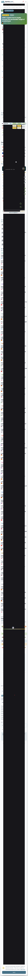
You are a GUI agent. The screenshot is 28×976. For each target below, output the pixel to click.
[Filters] (25, 7)
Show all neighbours (13, 212)
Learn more (22, 969)
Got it (14, 972)
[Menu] (26, 2)
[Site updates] (23, 2)
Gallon (25, 117)
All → (25, 198)
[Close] (12, 10)
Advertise (3, 709)
